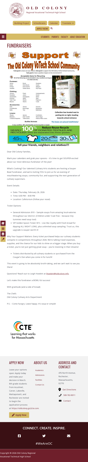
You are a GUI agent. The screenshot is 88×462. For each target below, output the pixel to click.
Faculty (64, 36)
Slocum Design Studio (71, 453)
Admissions (39, 375)
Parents (55, 36)
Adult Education (77, 36)
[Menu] (3, 37)
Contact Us (39, 385)
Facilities (38, 380)
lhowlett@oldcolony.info (57, 273)
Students (45, 36)
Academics (39, 370)
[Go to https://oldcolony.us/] (44, 10)
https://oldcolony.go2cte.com (25, 408)
